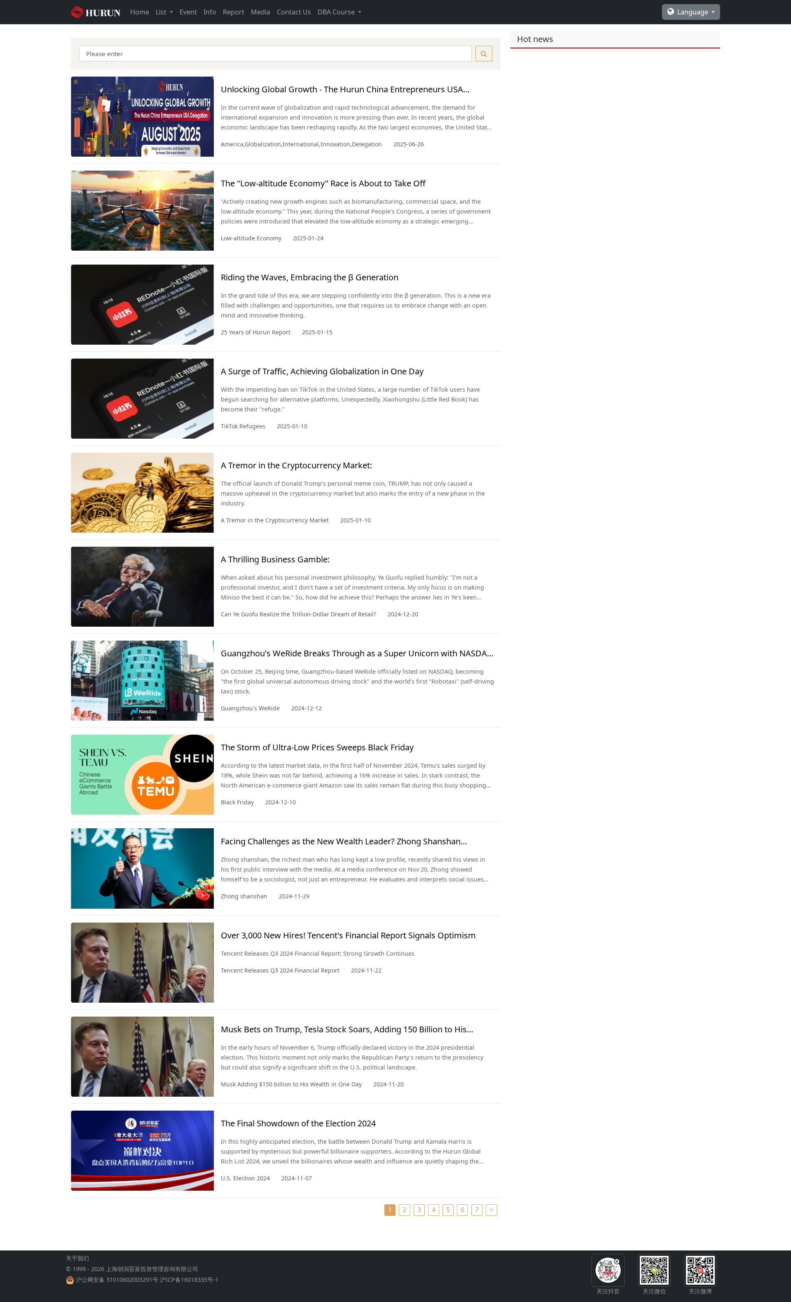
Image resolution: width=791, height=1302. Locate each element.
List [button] (162, 11)
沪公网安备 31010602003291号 (117, 1279)
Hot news (535, 39)
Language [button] (693, 11)
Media (260, 11)
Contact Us (294, 11)
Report (233, 11)
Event (188, 11)
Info (210, 11)
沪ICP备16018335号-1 (189, 1279)
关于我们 (77, 1258)
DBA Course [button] (337, 11)
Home (139, 11)
